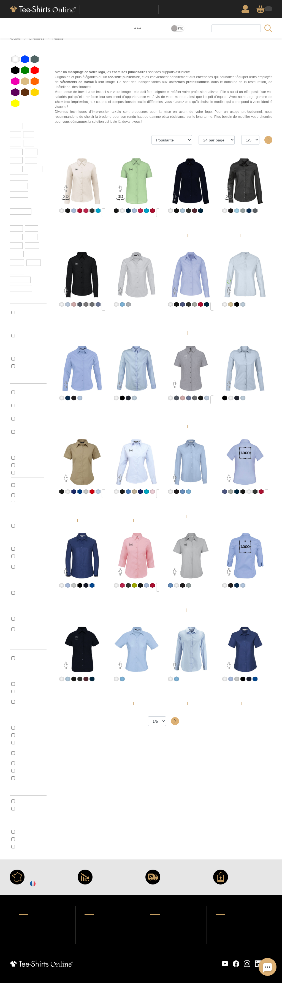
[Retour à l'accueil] (42, 8)
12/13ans (21, 211)
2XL (16, 151)
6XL (16, 168)
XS (30, 126)
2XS (16, 126)
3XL (31, 151)
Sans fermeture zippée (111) (30, 657)
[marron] (25, 92)
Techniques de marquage (173, 923)
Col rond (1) (26, 618)
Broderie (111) (28, 366)
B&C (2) (22, 457)
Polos (32, 28)
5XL (31, 160)
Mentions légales (211, 960)
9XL (16, 245)
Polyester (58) (28, 742)
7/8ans (19, 194)
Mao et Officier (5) (29, 629)
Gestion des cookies (185, 960)
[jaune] (35, 92)
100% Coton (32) (30, 735)
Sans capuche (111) (29, 592)
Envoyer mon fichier (169, 931)
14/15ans (20, 220)
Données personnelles (127, 960)
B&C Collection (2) (29, 484)
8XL (31, 237)
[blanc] (15, 59)
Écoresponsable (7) (30, 312)
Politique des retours (104, 939)
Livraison (93, 931)
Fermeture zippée (26, 645)
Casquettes (61, 28)
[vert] (25, 70)
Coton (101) (26, 727)
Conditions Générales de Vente (87, 963)
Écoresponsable (119, 28)
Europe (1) (25, 548)
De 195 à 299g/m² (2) (26, 418)
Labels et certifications (22, 512)
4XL (16, 160)
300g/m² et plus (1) (30, 431)
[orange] (35, 81)
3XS (16, 228)
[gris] (35, 59)
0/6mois (20, 279)
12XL (33, 254)
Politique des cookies (156, 960)
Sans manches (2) (29, 701)
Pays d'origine (23, 538)
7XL (16, 237)
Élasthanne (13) (30, 778)
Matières (18, 717)
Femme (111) (27, 335)
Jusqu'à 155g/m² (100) (31, 392)
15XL (17, 271)
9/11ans (19, 203)
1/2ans (34, 168)
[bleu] (25, 59)
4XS (31, 228)
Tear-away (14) (29, 839)
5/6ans (19, 186)
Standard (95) (28, 831)
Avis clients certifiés (37, 931)
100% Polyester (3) (29, 752)
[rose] (15, 81)
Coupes (16, 791)
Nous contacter (33, 939)
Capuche (18, 579)
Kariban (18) (27, 465)
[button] (137, 28)
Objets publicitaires (88, 28)
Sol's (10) (24, 472)
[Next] (267, 140)
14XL (33, 262)
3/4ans (19, 177)
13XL (17, 262)
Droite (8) (24, 801)
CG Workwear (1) (31, 495)
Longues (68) (28, 691)
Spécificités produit (28, 348)
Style (14, 325)
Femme (58, 38)
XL (28, 143)
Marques (18, 447)
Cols (14, 608)
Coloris (16, 47)
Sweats (44, 28)
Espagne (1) (26, 556)
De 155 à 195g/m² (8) (31, 405)
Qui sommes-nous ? (37, 923)
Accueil (15, 38)
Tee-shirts (18, 28)
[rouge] (35, 70)
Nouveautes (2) (30, 358)
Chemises (36, 38)
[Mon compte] (247, 9)
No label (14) (27, 846)
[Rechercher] (267, 28)
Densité (17, 379)
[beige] (25, 81)
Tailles (16, 115)
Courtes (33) (27, 684)
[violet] (15, 92)
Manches (18, 673)
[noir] (15, 70)
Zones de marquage (168, 939)
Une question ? (98, 923)
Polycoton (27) (29, 763)
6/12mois (21, 288)
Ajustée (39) (27, 808)
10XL (32, 245)
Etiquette (18, 821)
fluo (15, 102)
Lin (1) (21, 770)
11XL (17, 254)
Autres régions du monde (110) (30, 566)
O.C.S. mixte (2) (29, 525)
